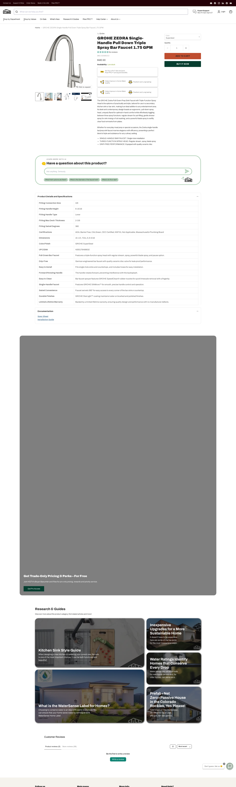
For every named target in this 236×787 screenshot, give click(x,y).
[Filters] (173, 746)
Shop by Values (30, 19)
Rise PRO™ (56, 3)
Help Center (101, 19)
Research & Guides (71, 19)
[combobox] (101, 11)
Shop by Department (11, 19)
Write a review (118, 759)
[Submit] (17, 11)
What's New (55, 19)
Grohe (101, 34)
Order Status (30, 3)
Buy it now (183, 64)
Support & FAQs (18, 3)
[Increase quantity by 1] (186, 48)
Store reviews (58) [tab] (69, 746)
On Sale (43, 19)
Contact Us (7, 3)
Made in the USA (43, 3)
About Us (115, 19)
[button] (222, 11)
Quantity (167, 43)
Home (37, 28)
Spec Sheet (43, 316)
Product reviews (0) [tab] (52, 746)
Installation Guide (46, 320)
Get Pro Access (34, 589)
